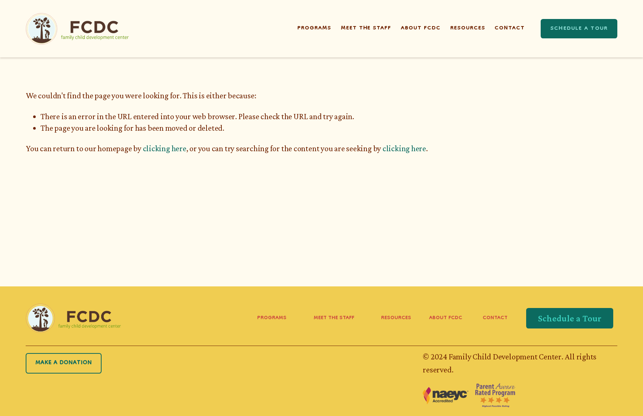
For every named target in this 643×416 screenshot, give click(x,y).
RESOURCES (396, 318)
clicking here (164, 148)
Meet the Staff (366, 28)
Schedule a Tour (579, 28)
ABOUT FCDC (445, 318)
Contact (510, 28)
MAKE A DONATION (63, 363)
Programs (314, 28)
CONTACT (495, 318)
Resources (467, 28)
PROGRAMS (272, 318)
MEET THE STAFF (334, 318)
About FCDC (421, 28)
